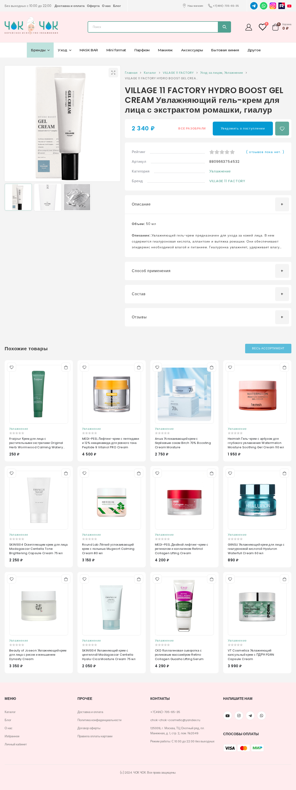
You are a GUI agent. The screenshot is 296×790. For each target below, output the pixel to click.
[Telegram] (254, 5)
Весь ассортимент (268, 348)
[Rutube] (281, 5)
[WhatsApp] (263, 5)
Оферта (93, 5)
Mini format (116, 50)
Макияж (165, 50)
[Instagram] (273, 5)
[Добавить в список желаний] (282, 128)
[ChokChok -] (31, 26)
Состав (139, 294)
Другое (254, 50)
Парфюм (142, 50)
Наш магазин (195, 6)
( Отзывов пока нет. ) (265, 152)
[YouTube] (289, 5)
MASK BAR (89, 50)
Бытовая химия (225, 50)
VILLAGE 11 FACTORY (227, 180)
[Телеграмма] (250, 715)
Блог (117, 5)
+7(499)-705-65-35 (226, 6)
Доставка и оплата (70, 5)
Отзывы (139, 317)
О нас (106, 5)
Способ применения (151, 271)
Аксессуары (192, 50)
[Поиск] (224, 27)
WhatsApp (261, 715)
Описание (141, 204)
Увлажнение (220, 171)
